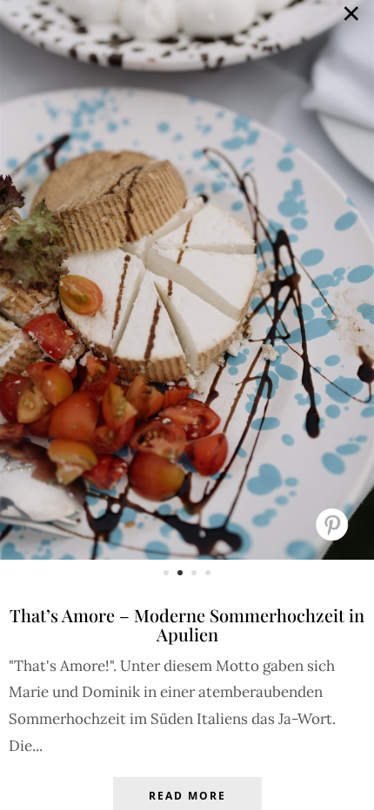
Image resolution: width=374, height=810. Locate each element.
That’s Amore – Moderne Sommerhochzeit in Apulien (187, 624)
